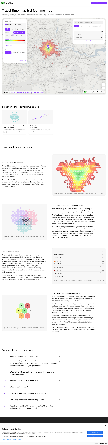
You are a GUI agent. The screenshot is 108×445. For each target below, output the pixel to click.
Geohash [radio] (15, 52)
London (9, 24)
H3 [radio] (8, 52)
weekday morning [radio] (19, 32)
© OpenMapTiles (20, 92)
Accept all (95, 432)
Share (87, 41)
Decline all (95, 436)
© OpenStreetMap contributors (30, 92)
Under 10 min (89, 32)
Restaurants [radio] (96, 26)
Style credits (40, 92)
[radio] (7, 29)
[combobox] (88, 22)
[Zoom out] (103, 88)
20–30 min (89, 37)
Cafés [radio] (76, 26)
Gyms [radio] (82, 26)
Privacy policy (17, 439)
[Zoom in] (103, 84)
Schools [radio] (88, 26)
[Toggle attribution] (4, 92)
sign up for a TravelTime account (66, 322)
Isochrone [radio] (22, 52)
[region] (54, 56)
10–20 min (89, 34)
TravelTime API (14, 92)
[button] (48, 46)
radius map (78, 329)
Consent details (6, 439)
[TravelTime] (7, 3)
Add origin (9, 45)
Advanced (21, 60)
